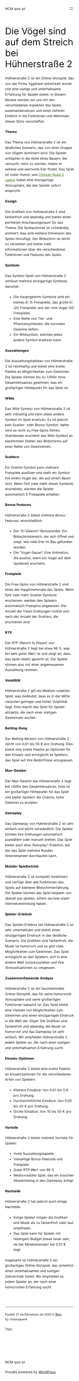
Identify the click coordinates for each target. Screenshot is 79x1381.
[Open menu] (71, 8)
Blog (58, 1314)
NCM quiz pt (15, 9)
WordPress (47, 1372)
